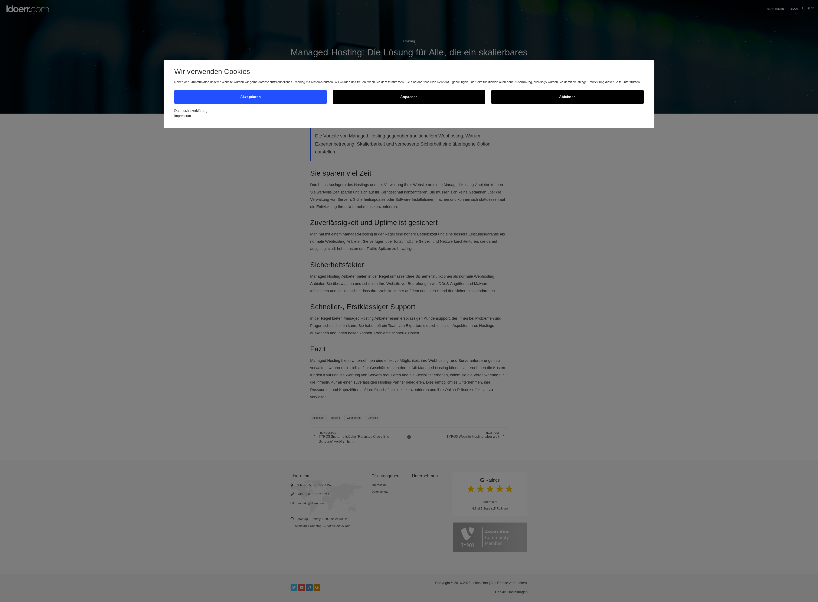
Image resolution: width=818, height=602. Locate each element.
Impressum (182, 116)
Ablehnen (567, 97)
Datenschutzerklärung (190, 111)
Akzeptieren (250, 97)
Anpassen (409, 97)
